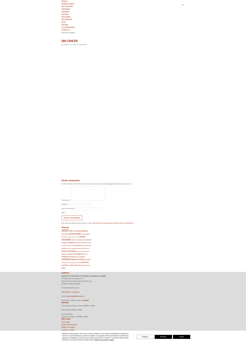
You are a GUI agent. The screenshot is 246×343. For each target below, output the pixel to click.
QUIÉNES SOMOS (68, 4)
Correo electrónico (69, 208)
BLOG (64, 22)
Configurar (145, 337)
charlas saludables (77, 240)
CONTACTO (66, 30)
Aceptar (181, 337)
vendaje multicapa (74, 265)
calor (69, 237)
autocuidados (82, 231)
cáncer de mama (81, 243)
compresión (87, 240)
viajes (83, 265)
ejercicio (70, 248)
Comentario (66, 200)
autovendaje (75, 233)
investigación (78, 254)
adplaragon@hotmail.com (75, 296)
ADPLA (66, 45)
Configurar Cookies (68, 330)
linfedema (65, 257)
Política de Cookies (68, 327)
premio (79, 262)
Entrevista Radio (69, 251)
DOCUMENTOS (67, 19)
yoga (63, 268)
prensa (85, 262)
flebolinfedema (85, 251)
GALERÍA (65, 25)
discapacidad (76, 245)
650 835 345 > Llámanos (70, 292)
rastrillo (65, 265)
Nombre (65, 204)
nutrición (64, 262)
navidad (88, 259)
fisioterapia (79, 251)
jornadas (86, 254)
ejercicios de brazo (83, 248)
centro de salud (75, 237)
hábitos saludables (67, 254)
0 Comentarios (82, 45)
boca (67, 237)
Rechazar (163, 337)
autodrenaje (65, 234)
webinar (87, 265)
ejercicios (75, 248)
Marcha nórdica (78, 259)
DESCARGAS (66, 17)
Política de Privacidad (69, 325)
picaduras (69, 262)
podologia (74, 262)
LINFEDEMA (66, 9)
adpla (74, 231)
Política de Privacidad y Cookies (104, 340)
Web (63, 213)
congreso (65, 243)
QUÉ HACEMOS (67, 6)
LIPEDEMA (65, 12)
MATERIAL (65, 14)
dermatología (65, 245)
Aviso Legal (66, 322)
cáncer (71, 242)
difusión (70, 245)
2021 (71, 231)
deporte (89, 242)
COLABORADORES (68, 27)
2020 (65, 230)
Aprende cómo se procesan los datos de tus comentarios (113, 223)
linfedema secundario (77, 257)
